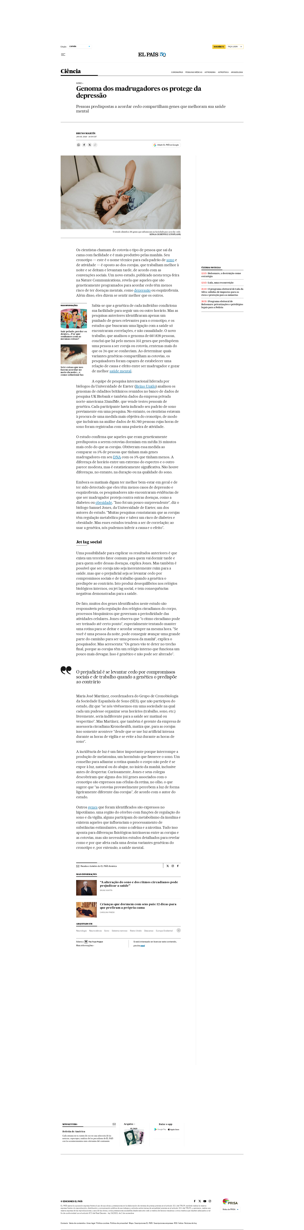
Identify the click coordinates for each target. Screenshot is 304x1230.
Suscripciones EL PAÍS (143, 1223)
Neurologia (81, 930)
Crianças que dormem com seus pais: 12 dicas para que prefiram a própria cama (138, 906)
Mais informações (84, 945)
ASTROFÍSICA (223, 72)
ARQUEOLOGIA (237, 72)
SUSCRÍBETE (219, 47)
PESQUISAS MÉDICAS (193, 72)
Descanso (148, 930)
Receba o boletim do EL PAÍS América (99, 866)
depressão (142, 290)
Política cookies (102, 1223)
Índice (180, 1223)
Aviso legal (90, 1223)
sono (170, 260)
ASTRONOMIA (210, 72)
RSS (175, 1223)
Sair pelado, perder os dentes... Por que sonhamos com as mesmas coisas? (74, 335)
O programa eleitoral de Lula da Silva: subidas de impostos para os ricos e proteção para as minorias (222, 292)
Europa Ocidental (164, 930)
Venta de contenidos (77, 1223)
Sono (79, 83)
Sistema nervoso (119, 930)
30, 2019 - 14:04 (86, 137)
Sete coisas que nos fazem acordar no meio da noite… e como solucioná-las (72, 371)
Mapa (131, 1223)
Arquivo (128, 1124)
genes (93, 807)
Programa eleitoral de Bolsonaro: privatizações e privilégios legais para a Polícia (222, 304)
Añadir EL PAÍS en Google (168, 145)
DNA (117, 457)
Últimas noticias (211, 267)
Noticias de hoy (190, 1223)
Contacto (64, 1223)
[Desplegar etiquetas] (179, 930)
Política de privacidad (119, 1223)
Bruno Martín (85, 133)
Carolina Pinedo (107, 912)
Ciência (71, 71)
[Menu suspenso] (63, 54)
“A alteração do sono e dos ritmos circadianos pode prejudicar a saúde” (139, 884)
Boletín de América (73, 1132)
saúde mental (120, 371)
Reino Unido (146, 386)
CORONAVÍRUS (177, 72)
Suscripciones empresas (163, 1223)
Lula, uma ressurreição (221, 282)
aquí (142, 945)
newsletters (69, 1124)
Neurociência (95, 930)
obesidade (103, 502)
